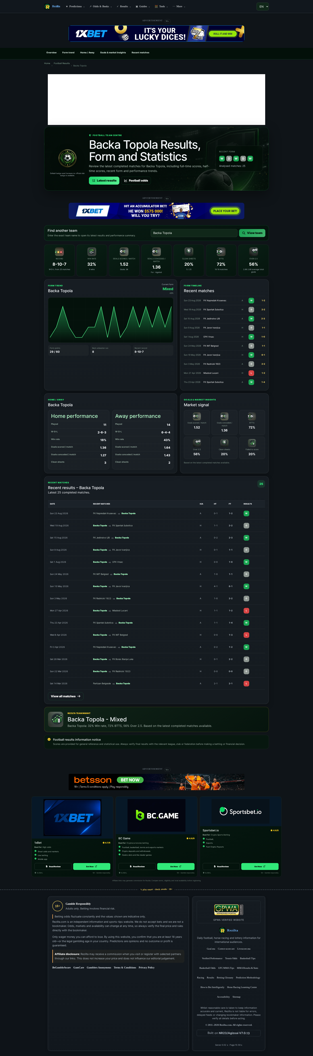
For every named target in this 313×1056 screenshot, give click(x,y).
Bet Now (92, 866)
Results (124, 6)
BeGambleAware (61, 967)
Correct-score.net (226, 948)
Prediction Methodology (248, 977)
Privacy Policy (147, 967)
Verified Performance (212, 958)
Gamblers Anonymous (99, 967)
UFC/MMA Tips (226, 968)
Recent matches (140, 52)
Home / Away (87, 52)
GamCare (78, 967)
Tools (161, 6)
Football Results (62, 63)
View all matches (63, 696)
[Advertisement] (156, 99)
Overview (51, 52)
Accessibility (223, 996)
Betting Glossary (225, 977)
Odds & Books (100, 6)
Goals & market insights (113, 52)
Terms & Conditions (125, 967)
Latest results (106, 180)
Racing (200, 977)
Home (47, 63)
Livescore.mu (244, 948)
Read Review (55, 866)
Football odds (138, 180)
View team (254, 233)
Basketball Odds (207, 968)
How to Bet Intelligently (212, 987)
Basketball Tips (247, 958)
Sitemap (237, 996)
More (179, 6)
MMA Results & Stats (247, 968)
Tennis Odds (231, 958)
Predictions (75, 6)
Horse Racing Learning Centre (242, 987)
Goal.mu (211, 948)
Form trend (68, 52)
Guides (143, 6)
